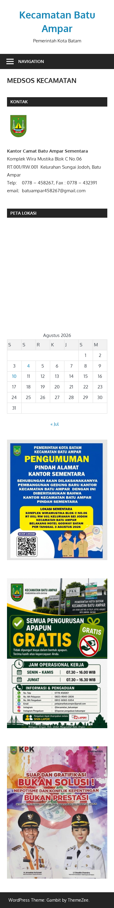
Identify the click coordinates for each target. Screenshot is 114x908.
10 (14, 376)
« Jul (54, 424)
